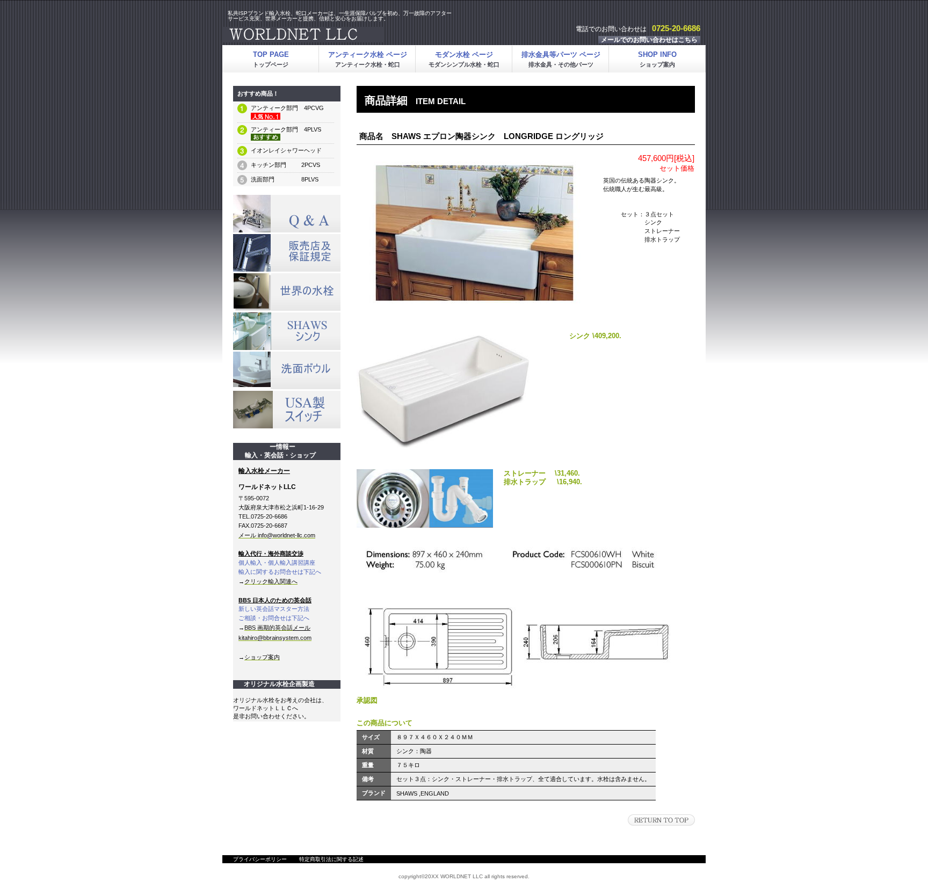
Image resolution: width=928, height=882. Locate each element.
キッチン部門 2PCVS (285, 165)
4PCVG (311, 108)
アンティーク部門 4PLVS (286, 129)
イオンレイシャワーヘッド (286, 150)
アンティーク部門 (274, 108)
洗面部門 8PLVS (284, 179)
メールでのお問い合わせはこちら (649, 39)
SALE (286, 213)
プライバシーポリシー (260, 859)
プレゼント (286, 253)
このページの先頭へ (661, 820)
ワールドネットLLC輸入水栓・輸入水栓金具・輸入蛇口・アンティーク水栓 (356, 35)
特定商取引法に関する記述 (331, 859)
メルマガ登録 (286, 292)
